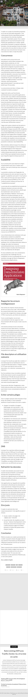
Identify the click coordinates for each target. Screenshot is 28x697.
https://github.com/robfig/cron (10, 501)
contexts (6, 442)
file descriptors (12, 364)
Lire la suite (14, 646)
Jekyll (19, 693)
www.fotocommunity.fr (23, 24)
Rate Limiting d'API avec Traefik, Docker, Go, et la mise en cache (14, 654)
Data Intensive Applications (9, 260)
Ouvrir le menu (1, 1)
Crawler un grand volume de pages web (14, 10)
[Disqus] (14, 591)
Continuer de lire (17, 673)
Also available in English (7, 560)
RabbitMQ (4, 129)
